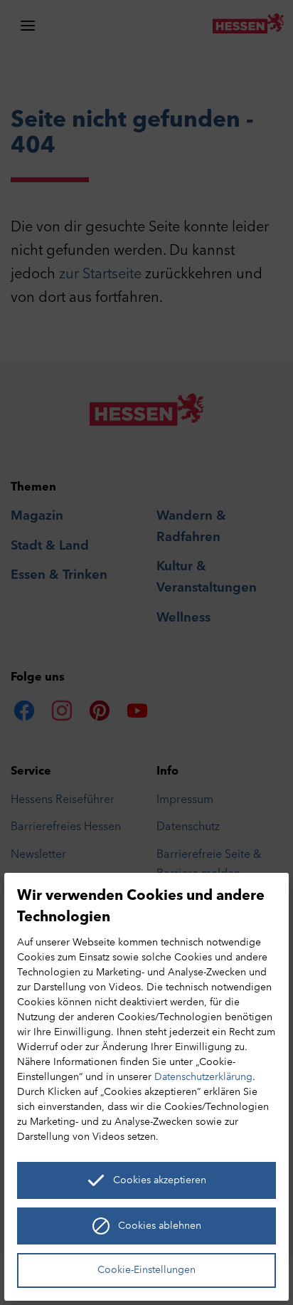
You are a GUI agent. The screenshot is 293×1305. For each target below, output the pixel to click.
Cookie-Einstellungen (146, 1270)
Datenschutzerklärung (203, 1077)
